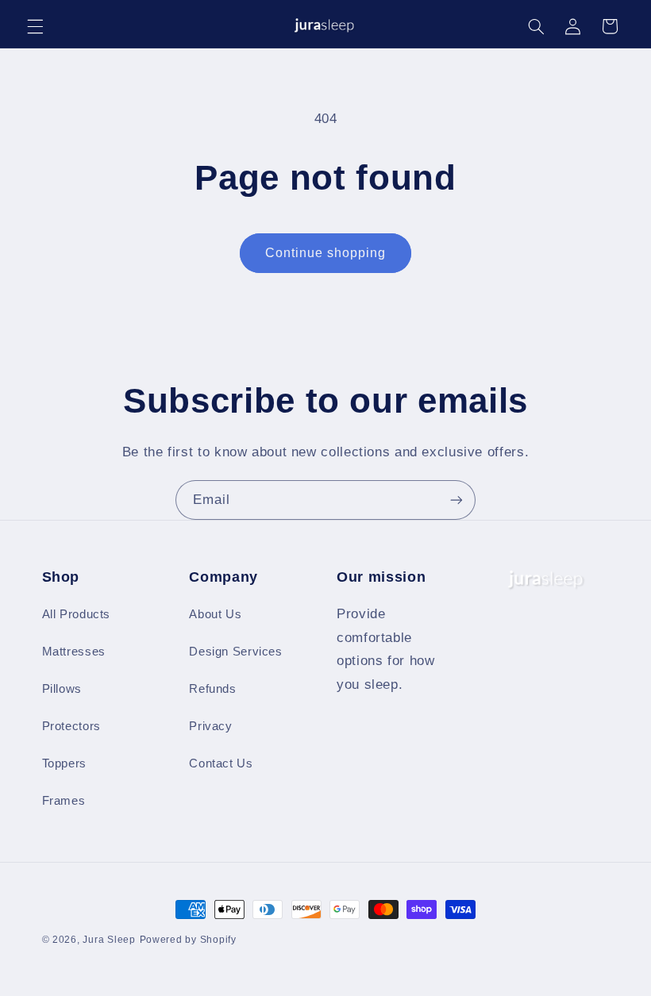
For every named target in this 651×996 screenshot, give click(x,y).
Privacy (210, 726)
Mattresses (74, 651)
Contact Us (220, 763)
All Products (76, 614)
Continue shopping (326, 253)
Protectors (71, 726)
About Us (215, 614)
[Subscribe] (456, 499)
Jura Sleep (109, 939)
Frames (64, 800)
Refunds (212, 689)
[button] (35, 26)
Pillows (62, 689)
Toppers (64, 763)
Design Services (235, 651)
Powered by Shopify (188, 939)
